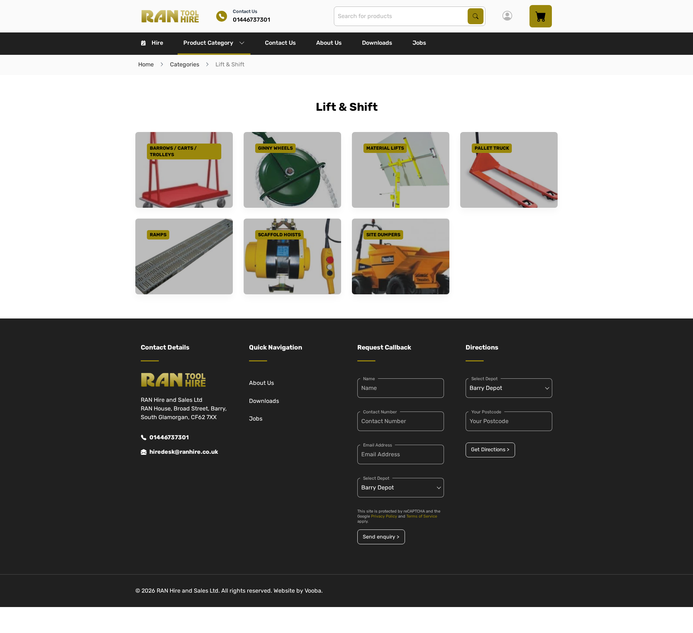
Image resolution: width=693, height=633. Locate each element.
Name (369, 378)
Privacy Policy (384, 516)
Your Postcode (486, 411)
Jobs (419, 42)
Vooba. (314, 590)
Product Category (208, 42)
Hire (157, 42)
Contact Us (280, 42)
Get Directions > (490, 450)
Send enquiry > (381, 537)
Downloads (377, 42)
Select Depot (376, 478)
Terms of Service (421, 516)
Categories (184, 64)
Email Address (377, 445)
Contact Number (380, 411)
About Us (329, 42)
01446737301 (169, 437)
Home (146, 64)
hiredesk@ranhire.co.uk (183, 451)
